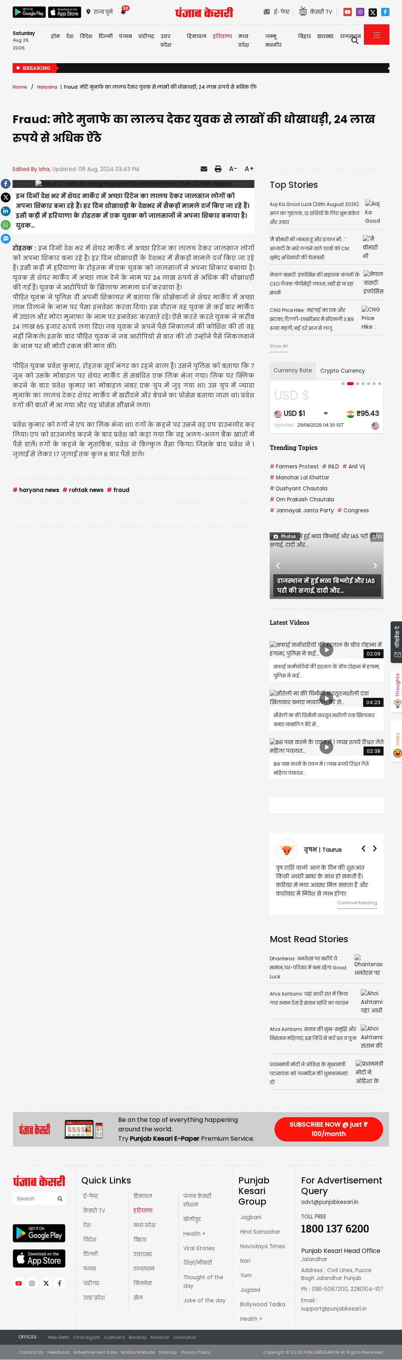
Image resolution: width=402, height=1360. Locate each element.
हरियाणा (142, 1210)
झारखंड (325, 36)
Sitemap (168, 1352)
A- (233, 168)
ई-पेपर (90, 1196)
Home (20, 87)
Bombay (137, 1337)
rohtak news (83, 490)
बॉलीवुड (192, 1219)
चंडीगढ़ (91, 1283)
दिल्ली (106, 36)
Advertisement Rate (95, 1352)
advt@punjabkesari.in (329, 1202)
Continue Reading (357, 902)
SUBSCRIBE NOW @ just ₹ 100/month (329, 1129)
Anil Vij (353, 466)
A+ (249, 168)
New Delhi (58, 1337)
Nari (245, 1261)
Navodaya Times (262, 1246)
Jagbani (250, 1217)
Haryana (47, 87)
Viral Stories (199, 1248)
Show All (279, 346)
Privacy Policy (195, 1352)
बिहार (304, 36)
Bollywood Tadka (262, 1304)
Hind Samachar (260, 1232)
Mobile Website (138, 1352)
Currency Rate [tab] (293, 370)
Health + (194, 1234)
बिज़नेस (142, 1283)
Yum (246, 1275)
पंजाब (89, 1269)
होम (55, 36)
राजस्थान (143, 1269)
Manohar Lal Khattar (299, 477)
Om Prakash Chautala (302, 499)
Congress (353, 510)
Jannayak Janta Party (302, 510)
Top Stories (294, 184)
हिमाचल (142, 1196)
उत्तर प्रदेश (166, 40)
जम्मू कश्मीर (273, 40)
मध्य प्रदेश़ (243, 40)
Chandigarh (86, 1337)
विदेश (89, 1239)
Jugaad (250, 1290)
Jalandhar (184, 1337)
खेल (138, 1298)
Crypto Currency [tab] (342, 371)
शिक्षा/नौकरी (197, 1263)
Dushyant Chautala (298, 488)
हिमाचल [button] (196, 36)
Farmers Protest (294, 466)
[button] (278, 565)
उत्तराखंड (142, 1254)
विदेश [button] (86, 36)
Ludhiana (114, 1337)
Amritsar (159, 1337)
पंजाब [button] (125, 36)
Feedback (58, 1352)
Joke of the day (204, 1300)
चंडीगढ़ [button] (146, 36)
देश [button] (69, 36)
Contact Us (31, 1352)
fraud (118, 490)
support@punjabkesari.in (334, 1309)
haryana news (36, 490)
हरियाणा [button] (222, 36)
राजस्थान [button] (350, 36)
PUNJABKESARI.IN (321, 1352)
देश (87, 1225)
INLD (330, 466)
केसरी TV (94, 1210)
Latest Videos (289, 622)
